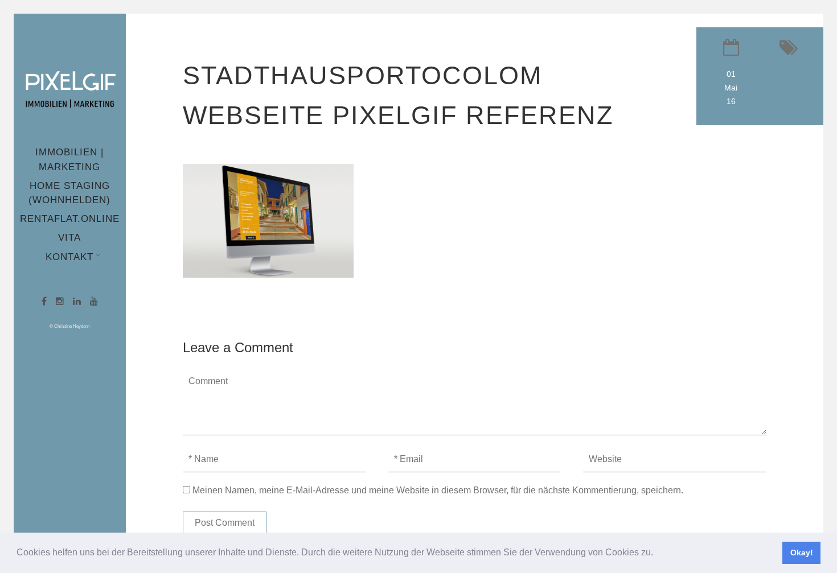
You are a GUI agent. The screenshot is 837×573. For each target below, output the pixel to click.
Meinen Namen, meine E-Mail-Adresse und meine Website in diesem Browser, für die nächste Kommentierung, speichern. (437, 490)
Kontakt (69, 257)
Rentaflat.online (70, 218)
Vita (69, 237)
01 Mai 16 (730, 87)
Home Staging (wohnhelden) (69, 192)
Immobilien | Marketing (69, 159)
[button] (657, 553)
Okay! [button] (801, 552)
